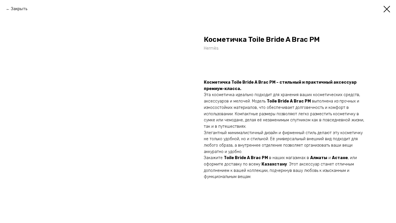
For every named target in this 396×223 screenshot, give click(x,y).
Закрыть (19, 8)
